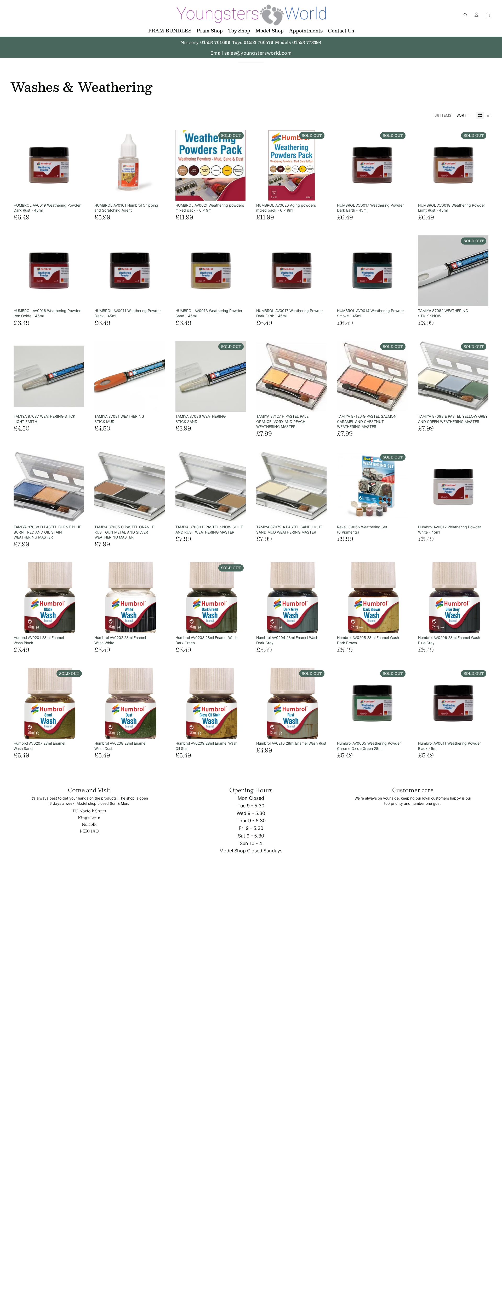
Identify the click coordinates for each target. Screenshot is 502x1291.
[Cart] (488, 15)
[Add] (76, 192)
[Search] (465, 15)
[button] (464, 115)
